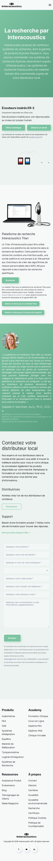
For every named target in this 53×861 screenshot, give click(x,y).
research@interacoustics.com (14, 295)
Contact (32, 780)
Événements (8, 785)
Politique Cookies (37, 818)
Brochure (10, 280)
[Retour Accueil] (12, 5)
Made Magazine (10, 803)
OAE (4, 726)
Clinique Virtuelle (37, 735)
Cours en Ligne (36, 721)
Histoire (32, 785)
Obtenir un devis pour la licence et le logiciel (23, 312)
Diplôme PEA (35, 726)
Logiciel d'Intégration (13, 757)
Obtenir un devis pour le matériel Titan (21, 304)
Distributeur (12, 506)
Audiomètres (8, 716)
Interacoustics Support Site (15, 532)
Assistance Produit (11, 780)
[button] (50, 5)
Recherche (34, 808)
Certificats (33, 813)
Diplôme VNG (35, 730)
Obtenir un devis (39, 127)
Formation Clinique (38, 716)
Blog (4, 790)
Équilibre (6, 739)
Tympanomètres (10, 752)
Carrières (33, 790)
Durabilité (33, 795)
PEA (4, 721)
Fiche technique (13, 127)
